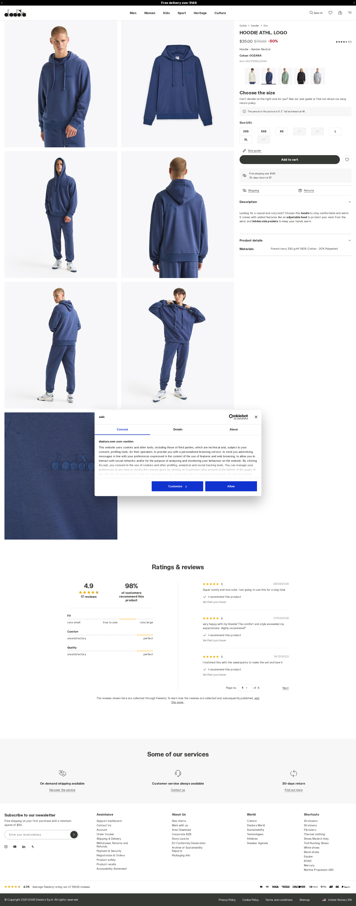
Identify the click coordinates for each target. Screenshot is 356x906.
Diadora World (256, 825)
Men (265, 25)
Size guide (254, 150)
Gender (255, 25)
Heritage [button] (200, 13)
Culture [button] (220, 13)
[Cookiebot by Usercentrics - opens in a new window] (231, 417)
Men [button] (133, 13)
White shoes (311, 847)
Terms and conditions (279, 899)
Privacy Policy (227, 899)
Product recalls (106, 864)
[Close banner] (256, 417)
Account (102, 829)
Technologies (255, 834)
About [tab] (234, 429)
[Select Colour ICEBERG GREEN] (285, 76)
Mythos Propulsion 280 (319, 869)
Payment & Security (109, 850)
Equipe (308, 856)
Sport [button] (182, 13)
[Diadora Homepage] (15, 13)
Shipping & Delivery (109, 838)
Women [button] (150, 13)
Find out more (294, 789)
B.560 (308, 860)
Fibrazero (310, 829)
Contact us (178, 789)
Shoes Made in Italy (316, 838)
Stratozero (311, 820)
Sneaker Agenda (257, 843)
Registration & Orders (111, 855)
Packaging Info (181, 855)
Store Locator (180, 838)
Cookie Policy (250, 899)
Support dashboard (109, 820)
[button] (316, 13)
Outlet (243, 25)
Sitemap (304, 899)
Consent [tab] (122, 429)
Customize (175, 486)
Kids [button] (166, 13)
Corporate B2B (182, 834)
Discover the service (62, 789)
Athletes (252, 838)
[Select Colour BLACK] (301, 76)
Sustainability (255, 829)
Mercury (309, 865)
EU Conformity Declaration (189, 843)
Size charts (179, 820)
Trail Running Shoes (316, 843)
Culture (251, 820)
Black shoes (311, 852)
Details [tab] (177, 429)
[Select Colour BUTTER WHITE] (252, 76)
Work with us (180, 825)
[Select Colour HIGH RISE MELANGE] (317, 76)
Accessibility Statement (112, 868)
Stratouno (310, 825)
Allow (231, 486)
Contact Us (104, 825)
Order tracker (105, 834)
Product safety (106, 859)
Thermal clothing (314, 834)
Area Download (181, 829)
